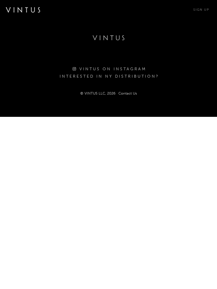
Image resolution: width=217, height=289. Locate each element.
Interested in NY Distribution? (109, 76)
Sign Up (201, 10)
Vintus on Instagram (111, 69)
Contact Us (127, 93)
